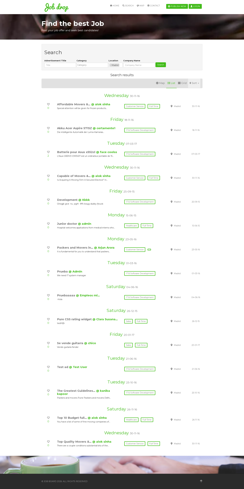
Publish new (178, 6)
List (173, 83)
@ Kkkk (84, 200)
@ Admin (75, 271)
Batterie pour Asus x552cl (76, 152)
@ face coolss (106, 152)
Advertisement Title (55, 60)
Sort (195, 83)
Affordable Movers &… (74, 104)
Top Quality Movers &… (74, 441)
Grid (184, 83)
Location (113, 60)
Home (115, 5)
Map (141, 5)
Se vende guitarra (70, 343)
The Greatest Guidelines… (76, 390)
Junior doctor (67, 223)
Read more (182, 106)
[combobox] (92, 65)
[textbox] (93, 65)
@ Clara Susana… (105, 319)
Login (196, 6)
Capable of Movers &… (74, 176)
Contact (154, 5)
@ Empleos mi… (88, 295)
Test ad (63, 367)
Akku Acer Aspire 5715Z (75, 128)
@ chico (90, 343)
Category (82, 60)
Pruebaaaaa (66, 295)
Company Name (131, 60)
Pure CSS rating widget (74, 319)
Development (67, 200)
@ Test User (78, 367)
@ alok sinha (100, 104)
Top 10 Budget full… (72, 417)
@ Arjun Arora (104, 247)
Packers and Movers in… (75, 247)
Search (129, 5)
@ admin (84, 223)
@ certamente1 (104, 128)
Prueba (63, 271)
